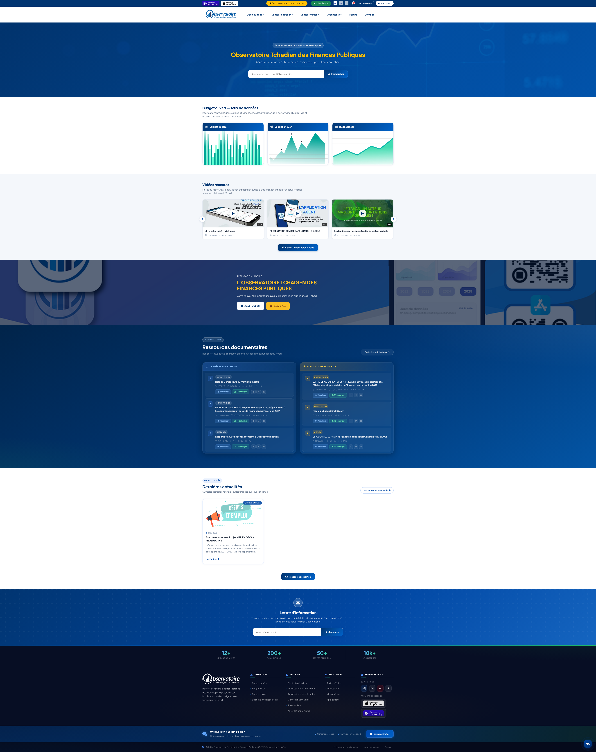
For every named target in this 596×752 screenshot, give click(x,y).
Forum (353, 14)
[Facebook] (364, 688)
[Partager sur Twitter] (258, 392)
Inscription (386, 3)
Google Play (280, 306)
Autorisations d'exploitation (301, 694)
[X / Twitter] (372, 688)
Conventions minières (298, 699)
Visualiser (224, 392)
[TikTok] (388, 688)
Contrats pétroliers (297, 683)
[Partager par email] (264, 392)
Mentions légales (371, 747)
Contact (369, 14)
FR (335, 3)
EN (341, 3)
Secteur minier (308, 14)
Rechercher (337, 73)
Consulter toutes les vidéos (299, 247)
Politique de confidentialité (346, 747)
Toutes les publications (376, 352)
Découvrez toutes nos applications (287, 3)
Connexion (367, 3)
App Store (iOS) (252, 306)
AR (346, 3)
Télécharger (242, 392)
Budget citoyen (259, 694)
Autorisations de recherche (301, 688)
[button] (588, 744)
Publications (333, 688)
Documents (333, 14)
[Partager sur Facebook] (253, 392)
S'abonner (333, 632)
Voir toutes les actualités (375, 490)
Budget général (259, 683)
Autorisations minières (299, 710)
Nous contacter (381, 733)
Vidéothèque (321, 3)
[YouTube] (380, 688)
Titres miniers (294, 705)
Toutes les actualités (300, 576)
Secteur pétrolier (281, 14)
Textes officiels (334, 683)
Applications (333, 699)
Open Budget (254, 14)
